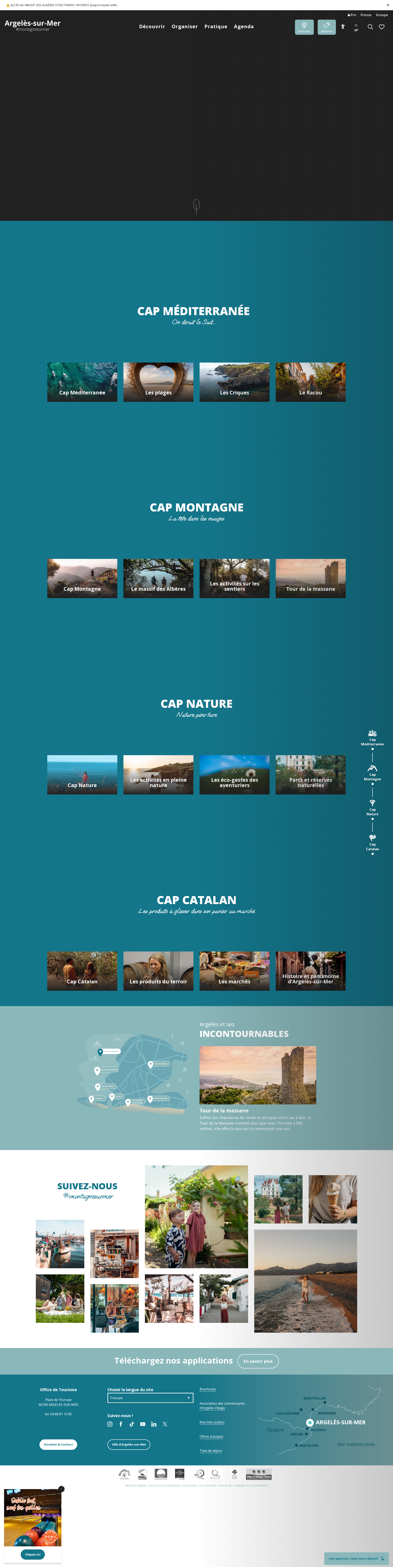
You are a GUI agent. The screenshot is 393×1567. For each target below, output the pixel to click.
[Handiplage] (142, 1474)
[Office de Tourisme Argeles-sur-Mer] (33, 26)
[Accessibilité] (343, 27)
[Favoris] (382, 27)
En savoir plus (258, 1361)
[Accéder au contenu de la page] (196, 204)
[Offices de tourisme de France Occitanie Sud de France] (207, 1474)
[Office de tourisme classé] (179, 1474)
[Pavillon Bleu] (161, 1474)
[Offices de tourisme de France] (234, 1474)
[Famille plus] (124, 1474)
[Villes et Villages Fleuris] (259, 1474)
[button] (370, 27)
